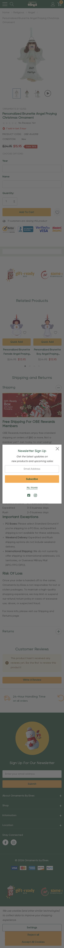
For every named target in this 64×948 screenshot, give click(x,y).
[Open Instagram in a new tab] (35, 495)
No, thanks (32, 488)
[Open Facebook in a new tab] (29, 495)
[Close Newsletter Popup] (57, 448)
